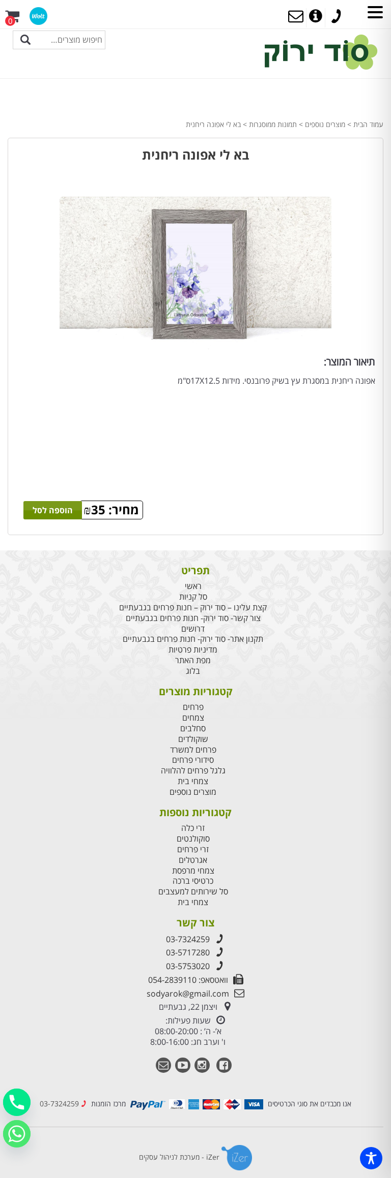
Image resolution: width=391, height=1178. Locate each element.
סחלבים (193, 728)
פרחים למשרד (193, 750)
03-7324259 (188, 939)
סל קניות (193, 597)
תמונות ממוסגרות (273, 124)
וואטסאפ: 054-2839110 (188, 979)
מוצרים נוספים (325, 124)
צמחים (193, 717)
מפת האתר (193, 660)
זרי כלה (193, 828)
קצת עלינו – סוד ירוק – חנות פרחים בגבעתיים (193, 607)
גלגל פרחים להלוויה (193, 770)
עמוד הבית (368, 124)
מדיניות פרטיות (193, 649)
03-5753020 (188, 966)
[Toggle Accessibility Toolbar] (371, 1158)
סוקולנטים (193, 838)
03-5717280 (188, 952)
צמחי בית (193, 781)
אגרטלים (193, 860)
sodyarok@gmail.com (188, 993)
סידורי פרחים (193, 760)
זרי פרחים (193, 849)
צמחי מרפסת (193, 870)
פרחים (193, 707)
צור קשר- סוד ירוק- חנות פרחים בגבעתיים (193, 618)
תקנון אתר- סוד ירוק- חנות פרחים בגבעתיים (193, 639)
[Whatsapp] (17, 1134)
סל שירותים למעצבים (193, 891)
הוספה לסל (53, 510)
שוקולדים (193, 739)
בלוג (193, 671)
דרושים (193, 629)
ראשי (193, 586)
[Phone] (17, 1102)
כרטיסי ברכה (193, 881)
